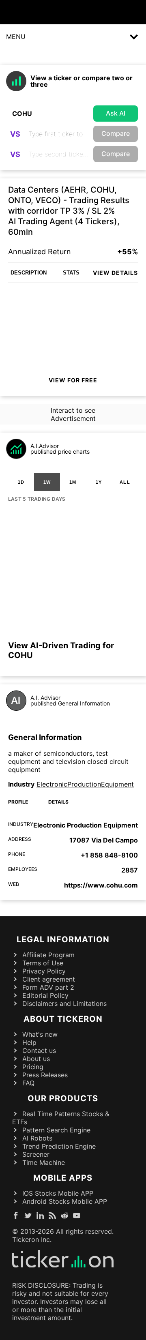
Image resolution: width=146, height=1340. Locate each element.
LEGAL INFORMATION (63, 939)
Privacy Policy (44, 971)
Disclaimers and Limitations (64, 1003)
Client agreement (48, 979)
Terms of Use (42, 963)
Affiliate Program (48, 955)
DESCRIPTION (29, 273)
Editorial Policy (45, 995)
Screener (35, 1154)
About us (36, 1059)
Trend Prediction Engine (59, 1146)
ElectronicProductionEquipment (85, 784)
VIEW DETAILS (115, 272)
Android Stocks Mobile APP (64, 1201)
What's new (40, 1034)
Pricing (32, 1067)
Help (29, 1042)
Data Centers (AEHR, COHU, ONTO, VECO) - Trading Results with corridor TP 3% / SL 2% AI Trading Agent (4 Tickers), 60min (68, 211)
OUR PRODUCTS (63, 1098)
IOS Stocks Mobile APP (57, 1193)
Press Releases (45, 1075)
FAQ (28, 1083)
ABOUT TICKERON (63, 1019)
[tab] (21, 482)
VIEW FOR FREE (73, 380)
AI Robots (37, 1138)
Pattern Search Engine (56, 1130)
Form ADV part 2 (48, 987)
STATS (71, 273)
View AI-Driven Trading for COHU (61, 650)
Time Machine (43, 1162)
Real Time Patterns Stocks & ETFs (60, 1118)
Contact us (39, 1050)
